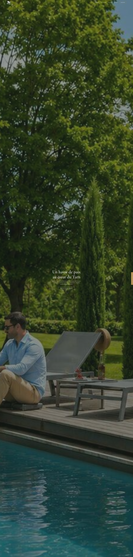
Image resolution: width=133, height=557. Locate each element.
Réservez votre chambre (66, 288)
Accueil (91, 2)
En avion (110, 2)
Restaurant (103, 2)
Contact (116, 2)
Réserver (123, 2)
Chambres (97, 2)
